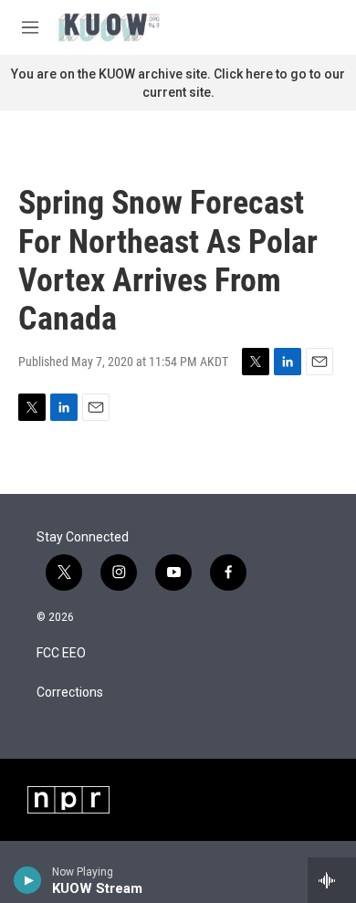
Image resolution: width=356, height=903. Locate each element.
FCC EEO (61, 653)
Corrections (70, 692)
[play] (27, 880)
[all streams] (332, 880)
